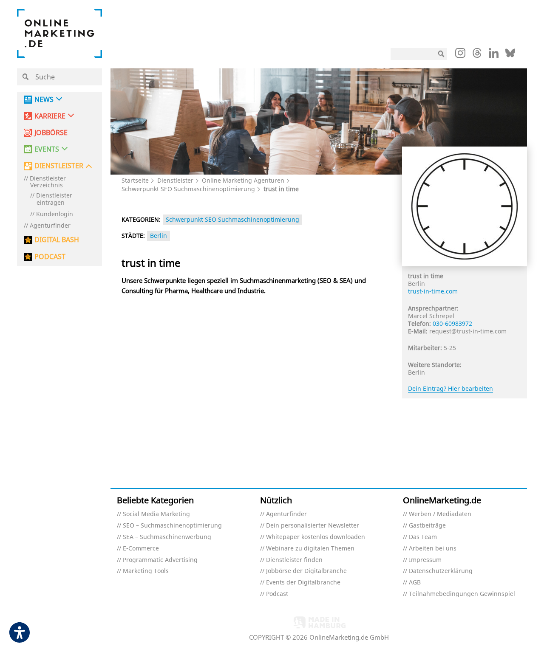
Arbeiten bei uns (432, 548)
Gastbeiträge (427, 525)
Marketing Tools (146, 571)
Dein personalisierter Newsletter (312, 525)
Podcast (277, 594)
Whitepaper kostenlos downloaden (315, 537)
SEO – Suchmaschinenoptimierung (172, 525)
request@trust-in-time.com (468, 331)
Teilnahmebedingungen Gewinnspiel (462, 594)
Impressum (425, 560)
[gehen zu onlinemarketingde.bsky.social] (510, 55)
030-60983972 (452, 323)
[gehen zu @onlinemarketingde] (477, 55)
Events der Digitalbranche (303, 582)
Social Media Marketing (156, 514)
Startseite (135, 180)
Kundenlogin (54, 214)
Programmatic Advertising (160, 560)
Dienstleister (175, 180)
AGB (415, 582)
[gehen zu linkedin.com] (494, 55)
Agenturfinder (50, 225)
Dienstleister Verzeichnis (48, 182)
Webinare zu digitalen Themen (310, 548)
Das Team (423, 537)
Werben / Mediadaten (440, 514)
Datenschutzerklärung (441, 571)
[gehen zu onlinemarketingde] (460, 54)
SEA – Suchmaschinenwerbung (167, 537)
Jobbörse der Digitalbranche (306, 571)
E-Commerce (141, 548)
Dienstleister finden (294, 560)
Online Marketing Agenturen (243, 180)
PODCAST (49, 257)
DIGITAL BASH (56, 240)
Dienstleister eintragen (54, 199)
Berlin (158, 235)
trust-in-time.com (433, 291)
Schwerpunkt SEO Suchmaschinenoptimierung (188, 189)
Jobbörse (51, 133)
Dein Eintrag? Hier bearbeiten (450, 388)
